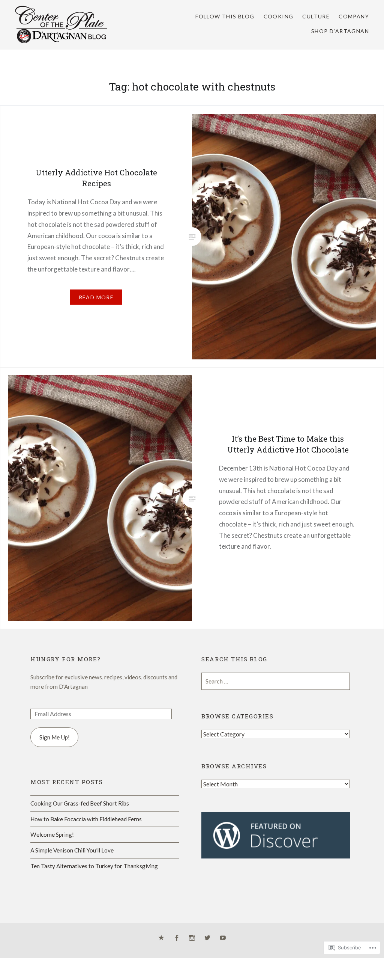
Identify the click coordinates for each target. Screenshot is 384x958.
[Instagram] (192, 938)
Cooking (279, 16)
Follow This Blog (224, 16)
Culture (316, 16)
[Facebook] (176, 938)
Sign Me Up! (54, 737)
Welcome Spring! (52, 834)
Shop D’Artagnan (340, 31)
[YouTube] (222, 938)
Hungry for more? (65, 659)
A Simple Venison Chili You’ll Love (72, 850)
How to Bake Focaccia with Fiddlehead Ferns (86, 819)
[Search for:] (275, 681)
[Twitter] (207, 938)
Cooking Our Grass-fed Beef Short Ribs (79, 803)
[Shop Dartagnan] (161, 938)
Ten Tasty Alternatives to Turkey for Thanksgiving (94, 866)
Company (354, 16)
